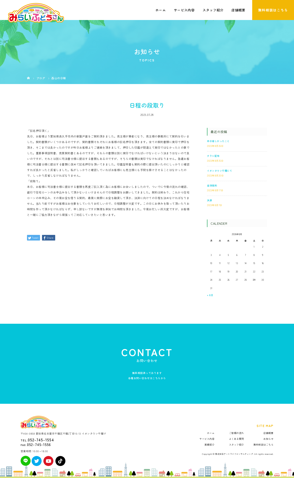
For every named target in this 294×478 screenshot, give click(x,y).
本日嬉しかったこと (218, 141)
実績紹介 (209, 444)
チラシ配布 (213, 155)
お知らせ (268, 438)
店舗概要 (238, 10)
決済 (209, 200)
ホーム (160, 10)
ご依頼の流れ (236, 433)
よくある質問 (236, 438)
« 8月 (210, 295)
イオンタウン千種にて (219, 170)
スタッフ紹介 (213, 10)
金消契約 (212, 185)
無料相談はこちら (273, 10)
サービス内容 (184, 10)
